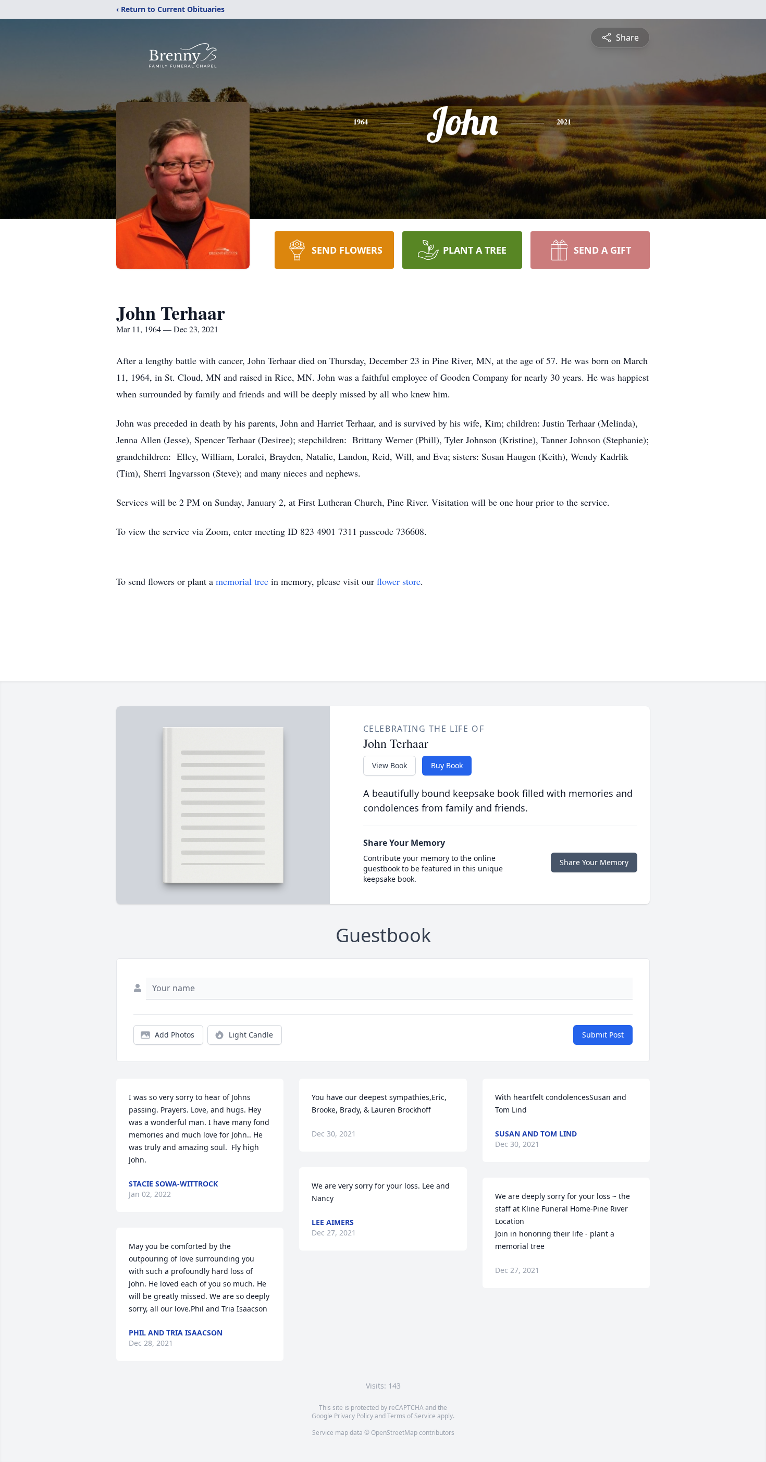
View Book (389, 765)
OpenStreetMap (394, 1432)
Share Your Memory (594, 862)
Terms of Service (411, 1415)
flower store (399, 581)
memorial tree (242, 581)
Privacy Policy (353, 1415)
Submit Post (603, 1035)
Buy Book (447, 765)
